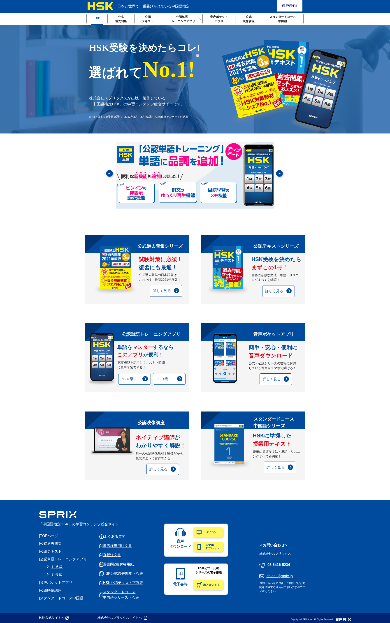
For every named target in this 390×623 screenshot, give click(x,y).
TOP (97, 18)
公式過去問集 (121, 19)
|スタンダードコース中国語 (61, 598)
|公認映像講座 (50, 590)
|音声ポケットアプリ (55, 582)
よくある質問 (114, 536)
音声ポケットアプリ (219, 19)
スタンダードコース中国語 (282, 19)
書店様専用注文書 (117, 546)
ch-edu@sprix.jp (280, 576)
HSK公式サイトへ (51, 617)
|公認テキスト (50, 551)
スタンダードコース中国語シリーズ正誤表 (121, 594)
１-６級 (127, 379)
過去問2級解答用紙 (118, 564)
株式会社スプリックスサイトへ (120, 617)
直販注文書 (112, 555)
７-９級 (162, 379)
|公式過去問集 (50, 543)
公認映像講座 (249, 19)
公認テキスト (148, 19)
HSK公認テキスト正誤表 (123, 583)
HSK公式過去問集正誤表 (123, 573)
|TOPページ (48, 536)
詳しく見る (162, 291)
